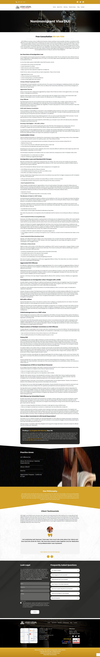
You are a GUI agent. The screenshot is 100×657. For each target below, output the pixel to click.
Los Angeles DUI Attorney (38, 430)
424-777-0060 (44, 639)
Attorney (59, 622)
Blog (71, 622)
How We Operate (56, 598)
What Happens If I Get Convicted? (59, 575)
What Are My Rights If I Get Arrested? (60, 593)
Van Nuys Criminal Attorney (35, 438)
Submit (34, 611)
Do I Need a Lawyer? (56, 570)
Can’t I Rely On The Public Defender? (60, 584)
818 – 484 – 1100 (21, 2)
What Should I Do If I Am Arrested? (60, 579)
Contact (75, 622)
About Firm (54, 622)
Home (49, 622)
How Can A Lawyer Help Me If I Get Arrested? (62, 588)
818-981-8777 (44, 632)
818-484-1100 (58, 36)
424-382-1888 (42, 637)
